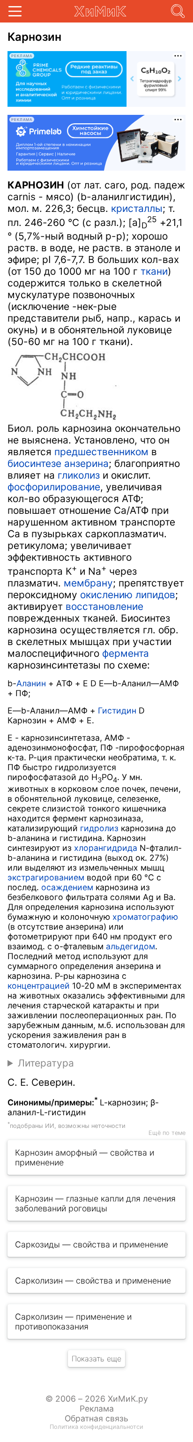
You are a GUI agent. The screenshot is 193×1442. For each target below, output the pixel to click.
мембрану (88, 583)
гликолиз (79, 475)
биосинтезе (34, 463)
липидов (155, 595)
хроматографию (145, 917)
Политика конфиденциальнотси (96, 1426)
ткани (154, 271)
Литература (46, 1063)
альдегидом (130, 946)
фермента (125, 653)
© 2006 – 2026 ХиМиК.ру (96, 1399)
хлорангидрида (105, 848)
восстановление (104, 606)
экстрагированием (45, 877)
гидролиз (99, 828)
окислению (106, 595)
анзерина (86, 463)
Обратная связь (96, 1418)
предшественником (101, 452)
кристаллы (137, 208)
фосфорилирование (53, 487)
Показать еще (96, 1358)
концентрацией (38, 986)
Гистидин (117, 710)
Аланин (31, 683)
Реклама (97, 1408)
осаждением (67, 887)
